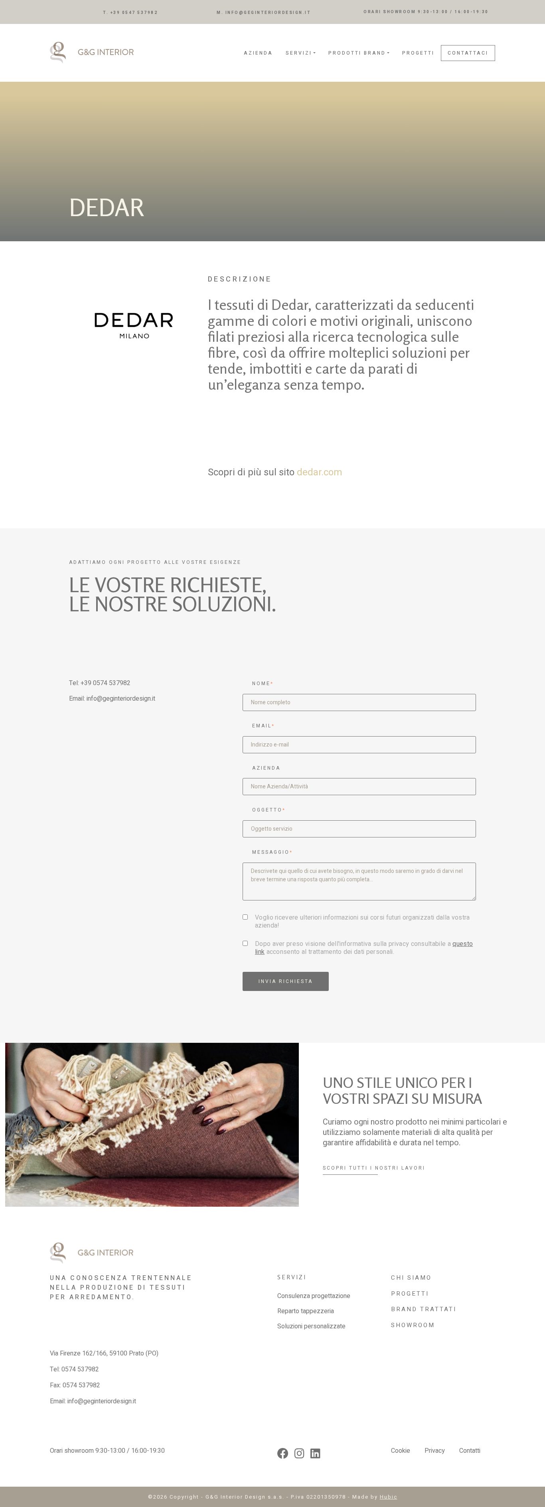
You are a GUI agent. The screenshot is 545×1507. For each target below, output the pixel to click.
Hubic (388, 1497)
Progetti (418, 53)
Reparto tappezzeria (305, 1311)
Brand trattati (423, 1309)
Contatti (469, 1451)
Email (263, 725)
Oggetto (269, 810)
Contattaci (468, 53)
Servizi (299, 53)
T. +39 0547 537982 (130, 13)
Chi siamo (411, 1277)
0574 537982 (80, 1369)
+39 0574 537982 (105, 683)
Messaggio (272, 852)
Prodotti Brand (357, 53)
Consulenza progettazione (313, 1296)
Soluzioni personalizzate (311, 1326)
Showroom (413, 1325)
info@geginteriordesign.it (121, 698)
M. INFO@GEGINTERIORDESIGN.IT (264, 13)
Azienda (258, 53)
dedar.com (319, 472)
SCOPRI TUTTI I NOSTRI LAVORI (374, 1168)
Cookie (400, 1451)
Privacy (435, 1451)
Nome (263, 683)
